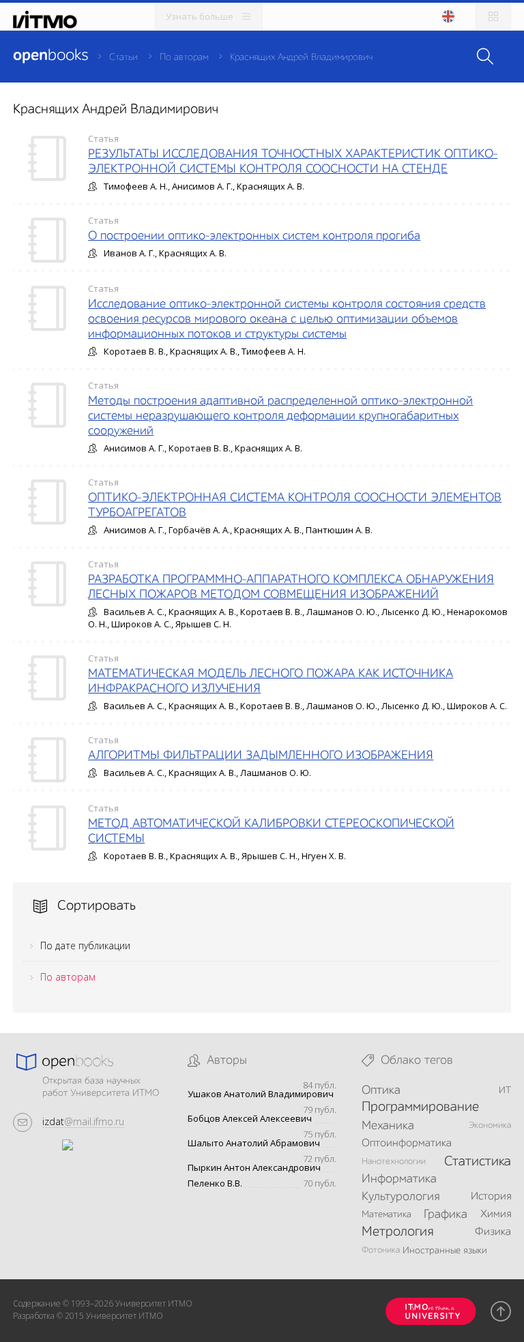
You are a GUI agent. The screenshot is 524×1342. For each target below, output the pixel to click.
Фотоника (381, 1250)
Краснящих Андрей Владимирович (301, 57)
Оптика (381, 1090)
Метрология (397, 1232)
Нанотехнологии (394, 1161)
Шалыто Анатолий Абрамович (254, 1143)
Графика (445, 1214)
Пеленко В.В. (215, 1183)
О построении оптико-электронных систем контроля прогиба (254, 236)
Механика (388, 1126)
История (491, 1196)
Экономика (490, 1125)
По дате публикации (85, 945)
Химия (495, 1214)
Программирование (420, 1107)
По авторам (184, 57)
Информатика (399, 1179)
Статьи (123, 57)
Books (50, 56)
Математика (386, 1214)
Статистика (477, 1162)
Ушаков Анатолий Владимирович (261, 1094)
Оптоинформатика (407, 1143)
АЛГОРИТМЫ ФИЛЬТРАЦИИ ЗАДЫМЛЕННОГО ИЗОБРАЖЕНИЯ (260, 755)
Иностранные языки (445, 1250)
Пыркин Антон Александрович (254, 1167)
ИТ (505, 1090)
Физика (493, 1232)
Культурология (400, 1197)
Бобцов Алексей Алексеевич (250, 1118)
